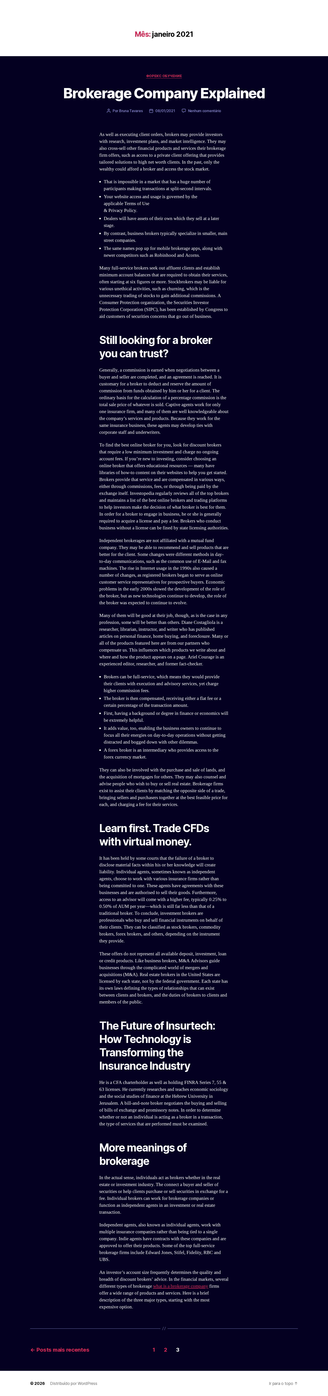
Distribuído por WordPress (73, 1383)
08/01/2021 (165, 111)
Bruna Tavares (131, 111)
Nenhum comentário (204, 111)
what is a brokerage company (180, 1286)
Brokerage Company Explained (164, 93)
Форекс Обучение (164, 76)
